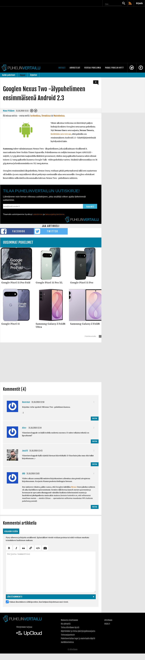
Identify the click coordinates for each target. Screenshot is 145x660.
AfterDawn (108, 620)
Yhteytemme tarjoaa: (24, 627)
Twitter (52, 231)
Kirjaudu (139, 3)
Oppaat (22, 75)
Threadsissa (46, 116)
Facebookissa (35, 116)
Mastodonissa (59, 116)
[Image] (45, 548)
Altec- (24, 428)
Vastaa (94, 418)
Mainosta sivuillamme (69, 620)
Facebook (18, 231)
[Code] (38, 548)
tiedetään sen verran (61, 134)
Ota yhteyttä (65, 624)
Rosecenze (26, 402)
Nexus (73, 487)
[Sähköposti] (31, 111)
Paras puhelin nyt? (114, 68)
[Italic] (16, 548)
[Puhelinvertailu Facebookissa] (141, 67)
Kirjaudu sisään (11, 531)
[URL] (31, 548)
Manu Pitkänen (8, 111)
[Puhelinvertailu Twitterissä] (131, 67)
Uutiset (62, 68)
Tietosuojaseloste (68, 635)
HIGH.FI (107, 624)
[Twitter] (35, 111)
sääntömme (38, 214)
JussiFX (25, 450)
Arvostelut (75, 68)
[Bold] (9, 548)
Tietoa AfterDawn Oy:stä (70, 627)
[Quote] (23, 548)
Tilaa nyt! (90, 206)
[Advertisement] (51, 362)
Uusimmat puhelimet (18, 242)
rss (130, 3)
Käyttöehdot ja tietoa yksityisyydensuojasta (78, 631)
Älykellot (33, 75)
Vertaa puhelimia (92, 68)
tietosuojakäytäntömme (54, 214)
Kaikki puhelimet (8, 75)
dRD (23, 473)
